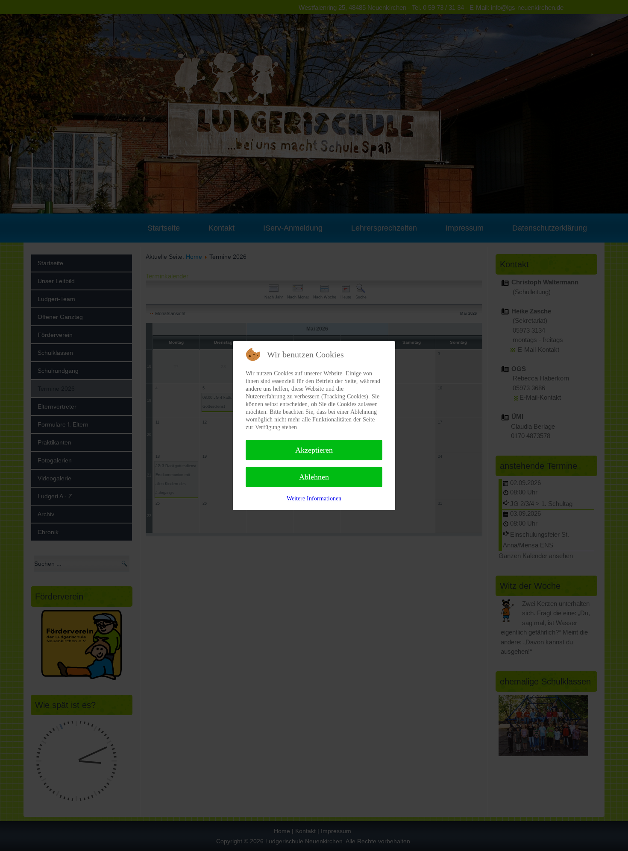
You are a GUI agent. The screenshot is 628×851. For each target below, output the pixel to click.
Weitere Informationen (314, 498)
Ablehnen (314, 477)
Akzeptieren (314, 450)
